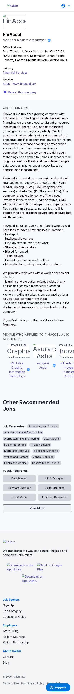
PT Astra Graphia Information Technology (17, 369)
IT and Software (40, 444)
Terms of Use (11, 683)
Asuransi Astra (43, 365)
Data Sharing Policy (32, 683)
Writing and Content (16, 456)
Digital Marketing (54, 487)
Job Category (12, 611)
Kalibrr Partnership (16, 642)
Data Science (19, 478)
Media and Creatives (16, 450)
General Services (43, 456)
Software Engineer (19, 487)
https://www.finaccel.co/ (19, 83)
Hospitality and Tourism (46, 462)
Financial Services (15, 72)
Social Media (19, 497)
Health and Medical (15, 462)
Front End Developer (54, 497)
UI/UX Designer (54, 478)
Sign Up (8, 605)
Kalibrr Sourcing (14, 636)
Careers (8, 657)
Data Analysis (51, 438)
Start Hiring (10, 631)
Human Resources (15, 444)
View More (37, 508)
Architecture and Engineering (21, 438)
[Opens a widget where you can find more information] (58, 687)
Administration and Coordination (23, 432)
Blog (6, 662)
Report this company (22, 92)
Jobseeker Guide (14, 616)
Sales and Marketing (46, 450)
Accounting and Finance (43, 426)
